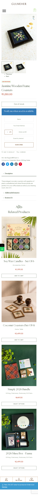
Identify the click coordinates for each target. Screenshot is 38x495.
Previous (9, 74)
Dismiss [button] (4, 487)
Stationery (14, 393)
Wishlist (31, 480)
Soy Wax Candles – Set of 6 (19, 261)
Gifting (23, 160)
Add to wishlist (9, 152)
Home (28, 160)
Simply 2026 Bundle (19, 389)
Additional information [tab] (12, 193)
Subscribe (19, 145)
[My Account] (19, 479)
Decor (18, 160)
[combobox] (9, 132)
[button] (33, 18)
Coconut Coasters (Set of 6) (19, 325)
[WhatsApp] (2, 249)
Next (7, 76)
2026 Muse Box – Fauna (19, 453)
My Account (19, 480)
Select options (19, 404)
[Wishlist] (32, 479)
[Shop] (6, 479)
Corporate (12, 160)
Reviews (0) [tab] (8, 198)
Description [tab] (9, 173)
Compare (23, 152)
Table (21, 329)
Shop (6, 480)
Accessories (17, 265)
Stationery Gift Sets (25, 393)
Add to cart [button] (19, 275)
